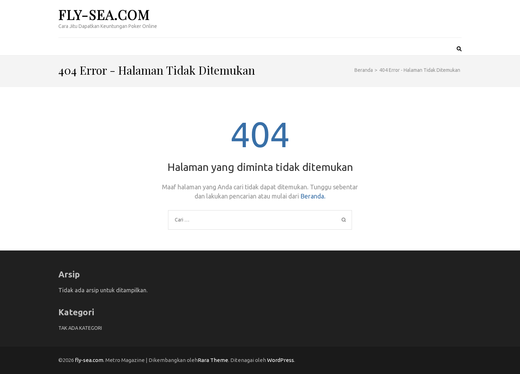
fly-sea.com (104, 14)
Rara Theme (213, 360)
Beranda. (312, 196)
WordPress (280, 360)
